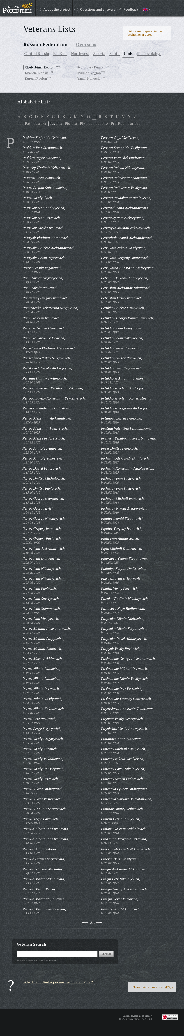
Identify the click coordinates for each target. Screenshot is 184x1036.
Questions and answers (97, 9)
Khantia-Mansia (37, 73)
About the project (56, 9)
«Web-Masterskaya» (131, 1018)
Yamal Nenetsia (88, 78)
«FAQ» (169, 987)
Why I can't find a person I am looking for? (58, 982)
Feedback (131, 9)
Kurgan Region (36, 78)
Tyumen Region (89, 73)
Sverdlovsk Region (91, 67)
